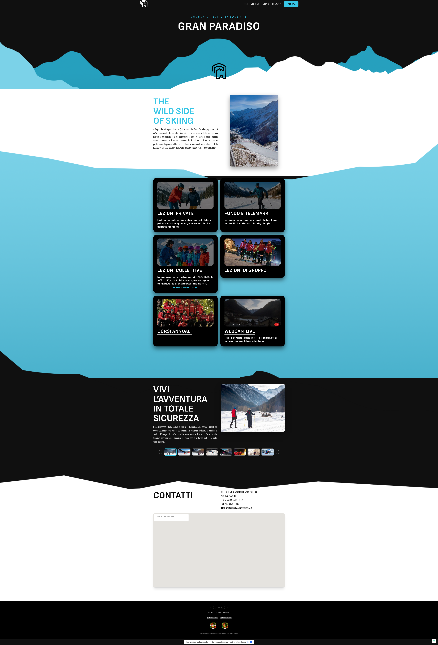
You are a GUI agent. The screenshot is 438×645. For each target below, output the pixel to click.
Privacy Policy (213, 618)
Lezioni (255, 4)
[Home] (144, 4)
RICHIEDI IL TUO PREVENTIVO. (185, 287)
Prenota (291, 4)
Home (246, 4)
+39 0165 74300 (232, 503)
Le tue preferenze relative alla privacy (229, 642)
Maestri (265, 4)
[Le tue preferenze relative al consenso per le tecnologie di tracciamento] (434, 641)
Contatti (277, 4)
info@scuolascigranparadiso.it (239, 508)
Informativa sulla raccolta (197, 642)
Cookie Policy (226, 618)
